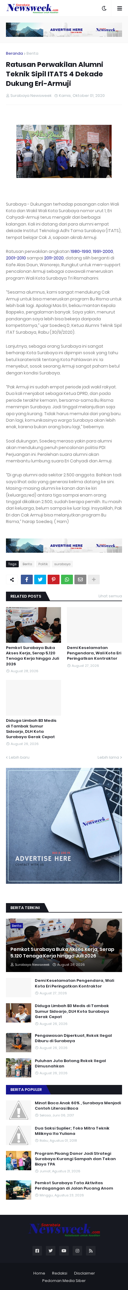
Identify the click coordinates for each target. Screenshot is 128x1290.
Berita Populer (26, 1089)
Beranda (14, 53)
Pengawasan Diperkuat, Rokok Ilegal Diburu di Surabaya (73, 1038)
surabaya (62, 564)
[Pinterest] (54, 579)
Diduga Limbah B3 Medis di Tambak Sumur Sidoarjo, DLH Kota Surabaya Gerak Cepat (31, 729)
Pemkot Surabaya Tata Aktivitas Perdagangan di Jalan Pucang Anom (74, 1185)
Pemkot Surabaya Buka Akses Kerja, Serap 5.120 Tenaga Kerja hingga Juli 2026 (32, 656)
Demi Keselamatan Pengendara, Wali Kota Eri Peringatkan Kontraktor (94, 653)
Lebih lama (108, 757)
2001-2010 (16, 258)
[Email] (80, 579)
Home (39, 1273)
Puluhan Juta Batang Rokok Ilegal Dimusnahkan (70, 1063)
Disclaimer (84, 1273)
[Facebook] (27, 579)
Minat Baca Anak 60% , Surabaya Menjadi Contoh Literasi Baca (78, 1105)
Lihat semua (110, 595)
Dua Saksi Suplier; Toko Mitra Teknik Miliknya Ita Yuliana (72, 1131)
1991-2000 (103, 251)
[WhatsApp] (67, 579)
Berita (32, 53)
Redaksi (59, 1273)
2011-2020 (54, 258)
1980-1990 (81, 251)
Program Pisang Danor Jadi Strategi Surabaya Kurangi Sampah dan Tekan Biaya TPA (75, 1159)
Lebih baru (19, 757)
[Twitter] (40, 579)
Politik (43, 564)
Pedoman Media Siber (64, 1280)
